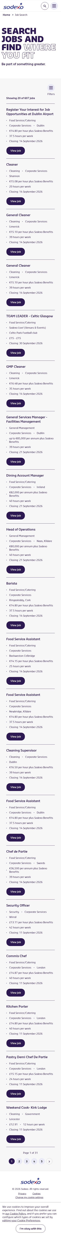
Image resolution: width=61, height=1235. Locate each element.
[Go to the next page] (49, 1161)
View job (15, 150)
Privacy (22, 1194)
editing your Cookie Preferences (21, 1220)
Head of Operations (20, 529)
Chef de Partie (16, 851)
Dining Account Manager (25, 475)
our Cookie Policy (15, 1213)
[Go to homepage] (13, 5)
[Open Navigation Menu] (54, 6)
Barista (11, 583)
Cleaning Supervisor (21, 750)
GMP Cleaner (15, 366)
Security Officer (18, 905)
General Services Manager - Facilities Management (26, 419)
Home (6, 15)
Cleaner (12, 164)
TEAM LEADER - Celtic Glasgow (29, 316)
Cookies (37, 1194)
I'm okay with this (30, 1228)
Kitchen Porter (17, 1006)
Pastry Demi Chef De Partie (27, 1057)
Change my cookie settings (29, 1197)
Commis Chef (16, 956)
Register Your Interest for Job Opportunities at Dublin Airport (29, 111)
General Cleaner (18, 215)
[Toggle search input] (45, 6)
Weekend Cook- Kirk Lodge (26, 1107)
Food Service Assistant (23, 639)
